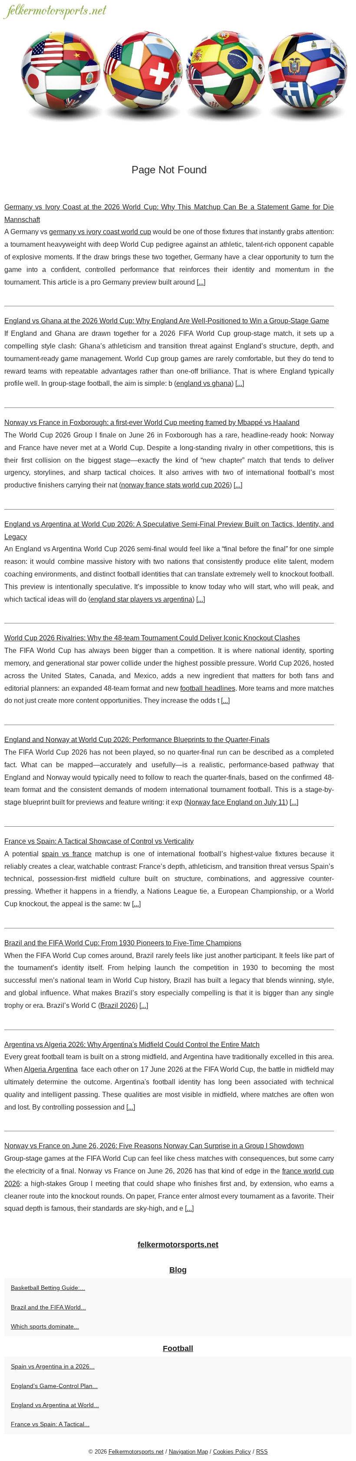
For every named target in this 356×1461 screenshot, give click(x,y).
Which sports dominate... (45, 1326)
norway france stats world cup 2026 (175, 485)
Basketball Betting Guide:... (48, 1287)
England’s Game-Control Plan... (54, 1385)
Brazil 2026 (117, 1005)
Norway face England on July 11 (236, 802)
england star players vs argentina (141, 599)
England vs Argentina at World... (55, 1404)
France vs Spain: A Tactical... (50, 1424)
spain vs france (66, 854)
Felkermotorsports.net (136, 1451)
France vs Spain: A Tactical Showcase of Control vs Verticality (99, 841)
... (201, 282)
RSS (262, 1451)
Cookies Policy (232, 1451)
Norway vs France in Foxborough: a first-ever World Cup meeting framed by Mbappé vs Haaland (152, 422)
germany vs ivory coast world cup (100, 231)
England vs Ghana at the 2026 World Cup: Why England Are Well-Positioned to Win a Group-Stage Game (166, 321)
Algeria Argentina (50, 1069)
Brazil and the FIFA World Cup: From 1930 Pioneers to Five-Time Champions (122, 943)
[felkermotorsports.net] (178, 78)
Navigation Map (188, 1451)
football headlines (207, 688)
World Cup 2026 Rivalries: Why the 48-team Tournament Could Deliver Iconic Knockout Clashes (152, 638)
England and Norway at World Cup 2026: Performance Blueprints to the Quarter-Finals (137, 739)
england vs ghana (203, 383)
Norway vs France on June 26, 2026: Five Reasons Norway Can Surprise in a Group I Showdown (154, 1146)
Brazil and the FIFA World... (48, 1307)
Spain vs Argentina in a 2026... (53, 1366)
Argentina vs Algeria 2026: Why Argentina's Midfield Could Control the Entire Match (132, 1044)
